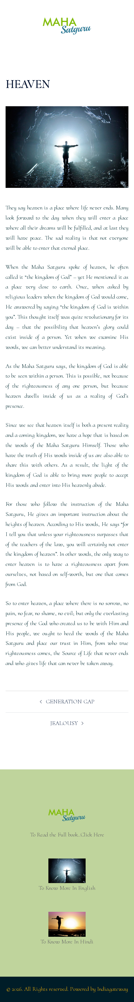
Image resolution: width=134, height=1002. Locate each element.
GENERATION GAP (70, 701)
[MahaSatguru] (67, 28)
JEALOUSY (64, 723)
